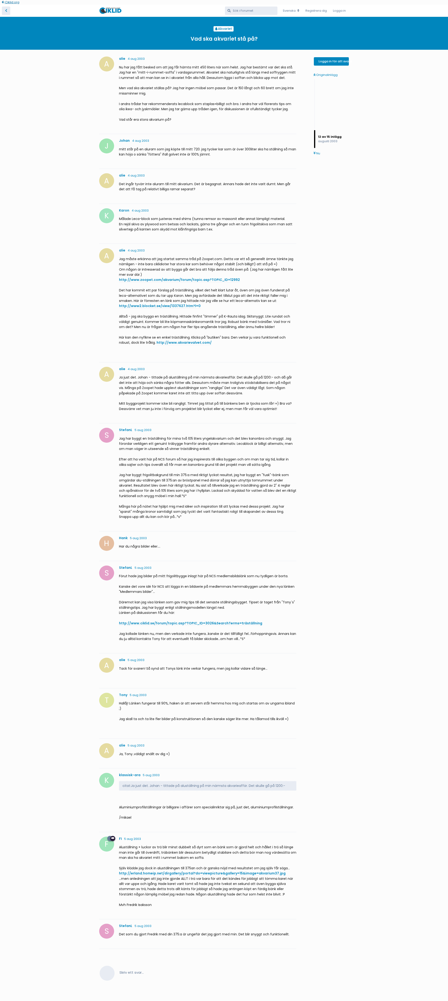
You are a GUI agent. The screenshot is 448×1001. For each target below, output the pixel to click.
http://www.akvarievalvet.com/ (184, 342)
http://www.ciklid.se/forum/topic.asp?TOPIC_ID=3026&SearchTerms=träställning (190, 623)
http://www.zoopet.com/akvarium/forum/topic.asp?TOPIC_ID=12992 (179, 279)
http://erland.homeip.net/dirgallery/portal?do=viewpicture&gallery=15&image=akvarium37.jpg (202, 873)
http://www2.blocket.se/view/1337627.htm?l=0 (160, 306)
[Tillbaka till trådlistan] (6, 11)
